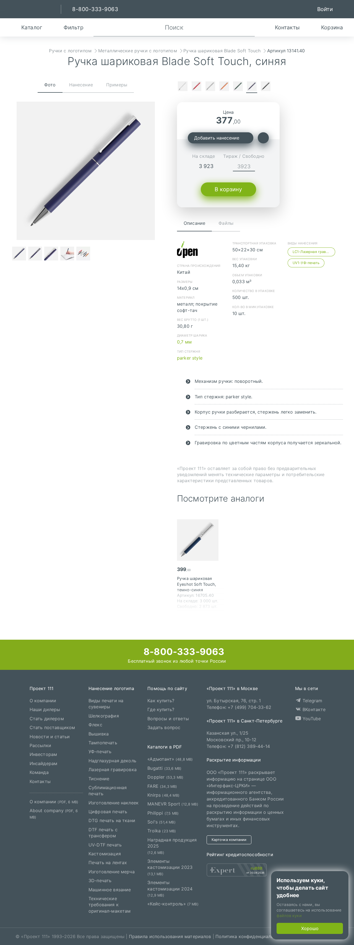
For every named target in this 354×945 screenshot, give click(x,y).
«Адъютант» (170, 759)
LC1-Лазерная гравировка (314, 252)
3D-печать (99, 880)
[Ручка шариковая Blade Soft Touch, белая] (182, 86)
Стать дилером (47, 718)
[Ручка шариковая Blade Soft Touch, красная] (196, 86)
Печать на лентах (107, 862)
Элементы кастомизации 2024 (169, 888)
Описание (194, 223)
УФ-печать (99, 751)
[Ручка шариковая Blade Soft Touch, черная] (265, 86)
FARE (162, 786)
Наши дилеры (45, 709)
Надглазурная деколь (112, 760)
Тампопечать (102, 742)
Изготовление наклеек (113, 802)
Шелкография (103, 715)
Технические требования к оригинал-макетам (109, 905)
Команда (39, 772)
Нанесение (81, 84)
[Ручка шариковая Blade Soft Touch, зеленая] (237, 86)
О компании (43, 700)
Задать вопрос (163, 727)
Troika (161, 830)
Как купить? (160, 700)
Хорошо (310, 928)
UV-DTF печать (105, 844)
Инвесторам (43, 754)
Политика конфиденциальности (251, 936)
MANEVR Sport (172, 804)
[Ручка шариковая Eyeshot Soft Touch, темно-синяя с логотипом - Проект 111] (200, 540)
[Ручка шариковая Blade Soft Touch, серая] (210, 86)
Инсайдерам (44, 763)
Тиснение (98, 778)
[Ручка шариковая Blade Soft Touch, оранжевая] (224, 86)
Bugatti (164, 768)
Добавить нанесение (216, 138)
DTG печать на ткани (111, 820)
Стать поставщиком (52, 727)
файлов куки (289, 915)
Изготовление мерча (111, 871)
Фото (50, 84)
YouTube (311, 718)
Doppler (165, 777)
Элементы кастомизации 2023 (169, 867)
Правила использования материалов (170, 936)
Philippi (163, 812)
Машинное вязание (109, 889)
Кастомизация (104, 853)
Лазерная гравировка (112, 769)
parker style (189, 358)
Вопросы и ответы (168, 718)
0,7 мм (184, 342)
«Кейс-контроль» (173, 904)
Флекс (95, 724)
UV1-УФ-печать (306, 263)
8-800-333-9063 (182, 651)
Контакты (40, 781)
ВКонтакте (313, 709)
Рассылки (40, 745)
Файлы (225, 223)
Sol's (161, 822)
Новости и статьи (50, 736)
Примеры (116, 84)
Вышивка (98, 733)
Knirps (163, 795)
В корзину (228, 189)
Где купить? (160, 709)
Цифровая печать (107, 811)
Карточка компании (229, 839)
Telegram (311, 700)
